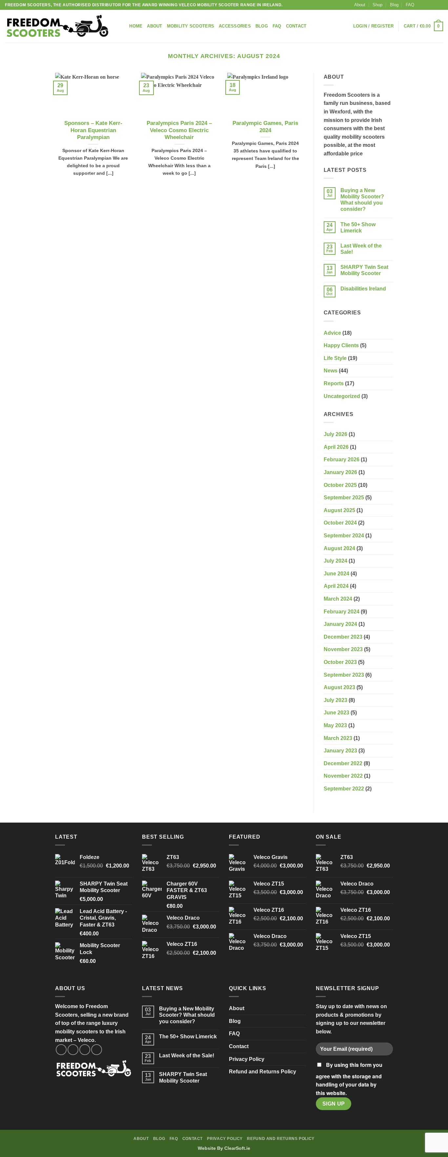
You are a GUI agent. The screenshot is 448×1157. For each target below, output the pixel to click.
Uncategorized (342, 396)
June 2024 (336, 573)
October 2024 (340, 523)
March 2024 (338, 599)
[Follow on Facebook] (421, 5)
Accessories (235, 26)
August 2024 (339, 548)
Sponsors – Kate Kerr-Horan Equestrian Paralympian (93, 130)
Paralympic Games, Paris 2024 (265, 126)
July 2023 (335, 700)
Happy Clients (341, 345)
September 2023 (344, 675)
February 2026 (341, 459)
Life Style (335, 358)
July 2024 (335, 561)
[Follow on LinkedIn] (440, 5)
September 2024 (344, 535)
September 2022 (344, 788)
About (359, 4)
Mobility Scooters (190, 26)
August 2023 (339, 687)
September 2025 (344, 497)
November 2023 (343, 649)
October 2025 (340, 485)
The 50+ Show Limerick (358, 227)
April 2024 (336, 586)
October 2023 (340, 662)
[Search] (122, 26)
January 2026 (340, 472)
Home (135, 26)
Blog (394, 4)
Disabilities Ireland (363, 288)
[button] (373, 26)
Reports (334, 383)
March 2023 (338, 738)
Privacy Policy (246, 1059)
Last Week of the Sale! (361, 249)
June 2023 (336, 712)
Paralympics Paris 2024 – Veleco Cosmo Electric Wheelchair (179, 130)
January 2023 (340, 750)
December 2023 (343, 637)
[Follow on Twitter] (434, 5)
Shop (377, 4)
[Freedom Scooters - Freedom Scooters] (57, 26)
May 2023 (335, 725)
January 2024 (340, 624)
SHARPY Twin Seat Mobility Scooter (364, 270)
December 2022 (343, 763)
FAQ (410, 4)
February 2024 (341, 611)
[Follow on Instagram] (427, 5)
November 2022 (343, 776)
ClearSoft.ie (237, 1148)
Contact (296, 26)
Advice (332, 333)
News (330, 370)
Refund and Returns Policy (262, 1071)
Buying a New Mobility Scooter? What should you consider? (362, 200)
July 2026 (335, 434)
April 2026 (336, 447)
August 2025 (339, 510)
